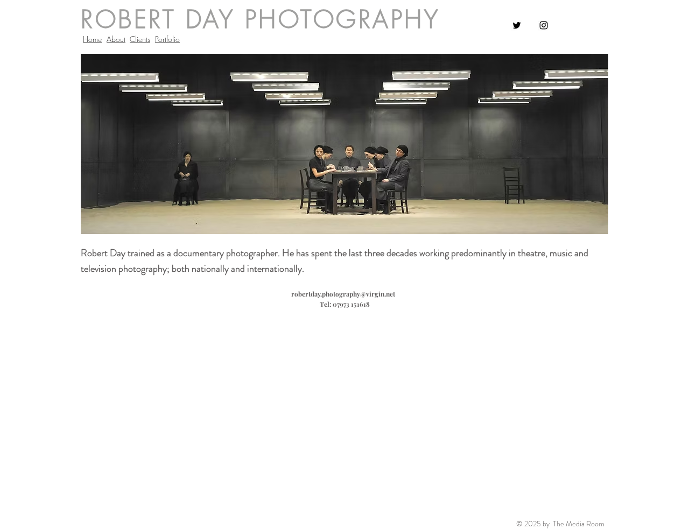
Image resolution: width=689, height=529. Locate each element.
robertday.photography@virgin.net (343, 294)
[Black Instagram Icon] (543, 25)
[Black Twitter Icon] (516, 25)
